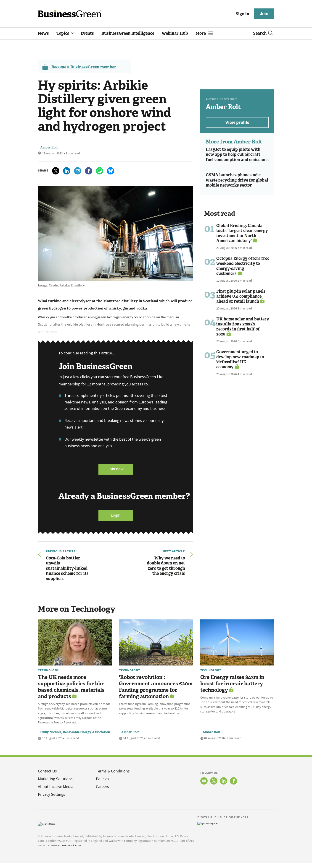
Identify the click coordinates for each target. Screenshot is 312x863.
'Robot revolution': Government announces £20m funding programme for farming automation (156, 687)
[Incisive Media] (46, 823)
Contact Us (47, 771)
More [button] (201, 33)
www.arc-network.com (66, 845)
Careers (102, 786)
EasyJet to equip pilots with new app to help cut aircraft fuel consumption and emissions (237, 154)
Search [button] (260, 33)
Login (115, 515)
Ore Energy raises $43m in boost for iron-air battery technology (232, 683)
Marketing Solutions (55, 779)
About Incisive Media (55, 786)
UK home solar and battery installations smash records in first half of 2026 (242, 326)
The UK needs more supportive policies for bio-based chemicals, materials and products (71, 687)
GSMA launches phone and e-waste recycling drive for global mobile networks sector (237, 180)
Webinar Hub (175, 33)
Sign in (242, 14)
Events (87, 33)
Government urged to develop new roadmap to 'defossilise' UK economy (240, 359)
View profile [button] (237, 122)
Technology (48, 670)
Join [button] (264, 13)
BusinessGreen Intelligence (127, 33)
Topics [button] (63, 33)
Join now (116, 469)
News (43, 33)
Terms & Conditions (113, 771)
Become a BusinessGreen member (83, 67)
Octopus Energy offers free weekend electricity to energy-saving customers (242, 266)
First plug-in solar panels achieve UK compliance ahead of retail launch (241, 296)
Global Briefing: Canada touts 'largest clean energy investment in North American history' (242, 233)
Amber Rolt (49, 147)
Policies (102, 779)
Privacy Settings (51, 794)
